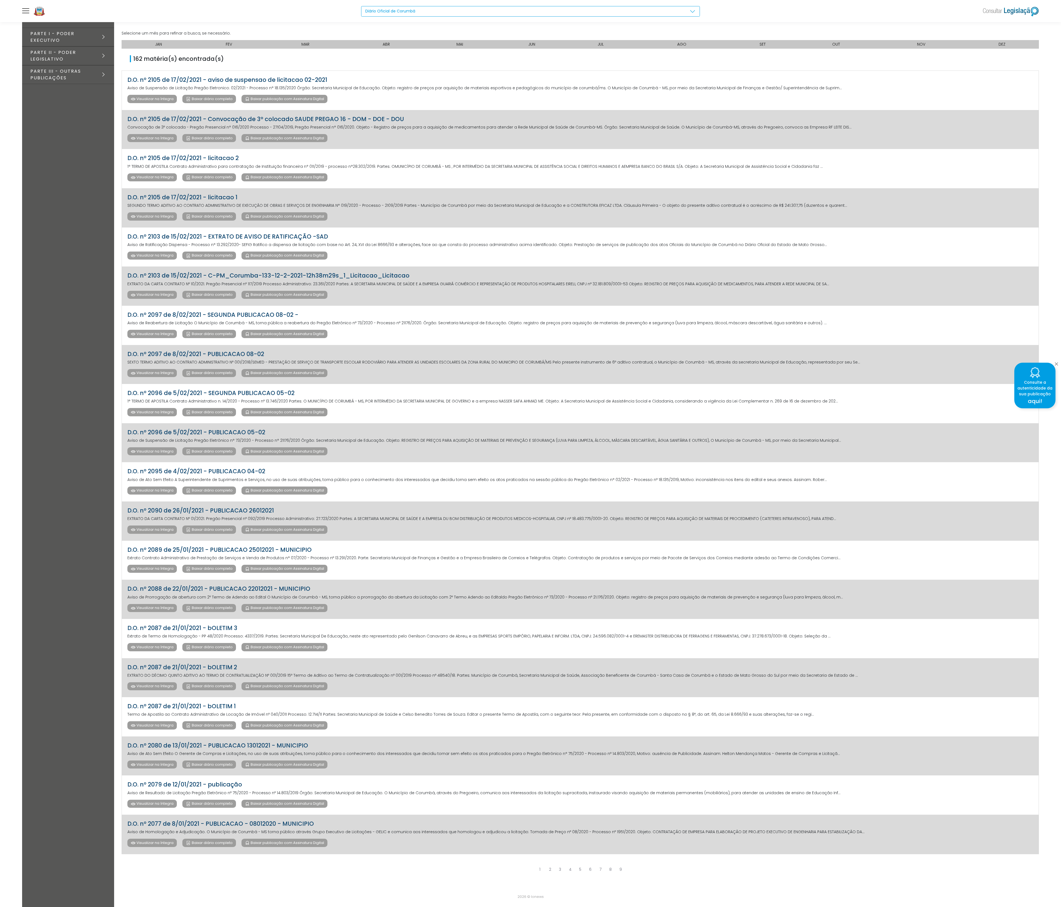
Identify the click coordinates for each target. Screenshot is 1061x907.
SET (763, 44)
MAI (459, 44)
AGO (681, 44)
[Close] (1056, 362)
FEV (229, 44)
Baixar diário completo (212, 98)
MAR (305, 44)
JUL (601, 44)
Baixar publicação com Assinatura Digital (287, 98)
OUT (836, 44)
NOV (921, 44)
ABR (386, 44)
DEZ (1002, 44)
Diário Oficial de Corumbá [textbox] (390, 11)
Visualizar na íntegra (155, 98)
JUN (531, 44)
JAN (158, 44)
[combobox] (530, 11)
